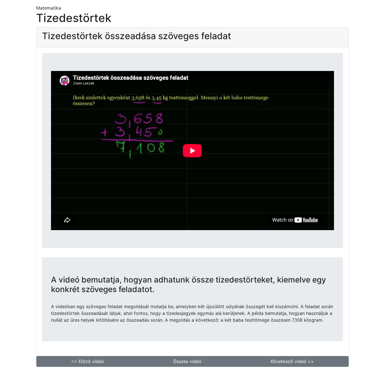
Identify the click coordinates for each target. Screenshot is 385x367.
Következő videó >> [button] (292, 361)
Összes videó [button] (187, 361)
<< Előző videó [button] (87, 361)
